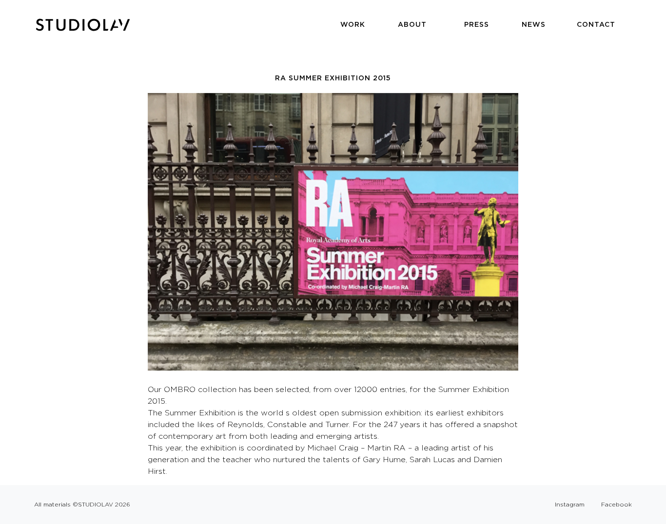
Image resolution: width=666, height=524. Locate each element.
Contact (596, 24)
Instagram (570, 504)
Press (476, 24)
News (534, 24)
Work (352, 24)
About (412, 24)
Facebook (616, 504)
